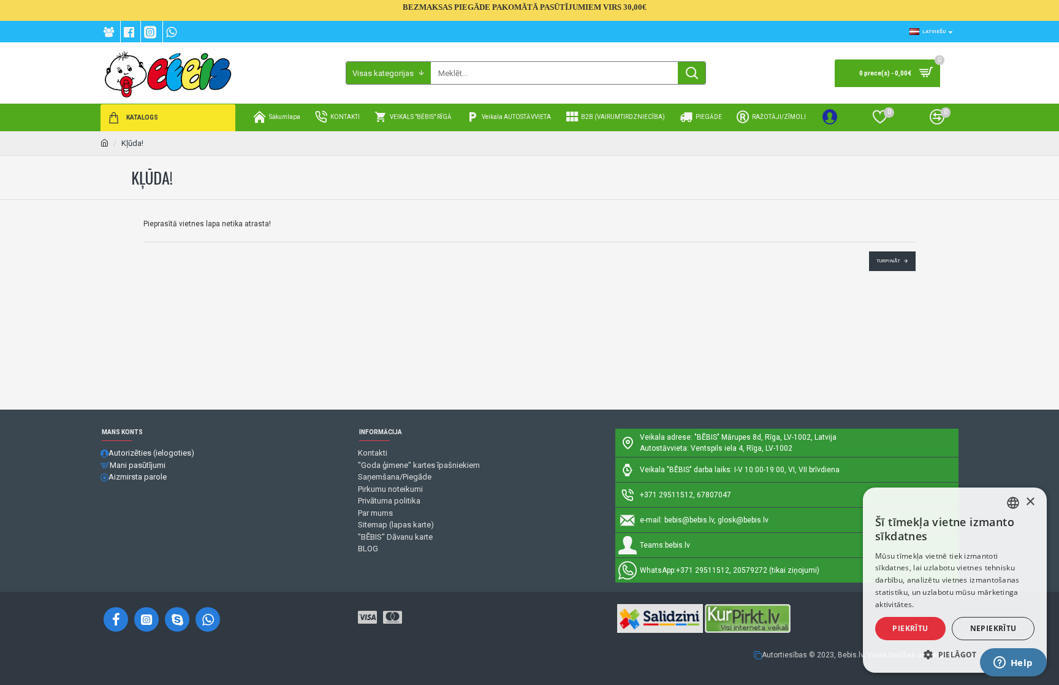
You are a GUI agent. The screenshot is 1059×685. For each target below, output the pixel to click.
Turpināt (888, 261)
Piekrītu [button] (910, 628)
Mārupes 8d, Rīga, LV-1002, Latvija (779, 437)
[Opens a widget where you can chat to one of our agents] (1013, 663)
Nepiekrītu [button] (993, 628)
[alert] (955, 580)
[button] (954, 654)
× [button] (1029, 502)
